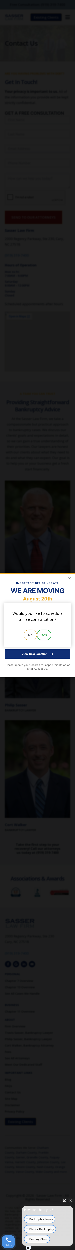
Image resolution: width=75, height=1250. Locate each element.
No (30, 635)
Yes (44, 635)
